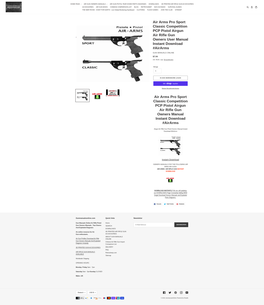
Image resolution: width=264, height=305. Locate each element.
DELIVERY (109, 247)
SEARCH (108, 226)
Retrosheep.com (111, 253)
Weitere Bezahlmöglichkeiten (170, 88)
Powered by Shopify (182, 298)
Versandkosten (168, 59)
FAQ (107, 250)
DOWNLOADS (110, 228)
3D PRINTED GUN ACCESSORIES (88, 247)
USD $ (91, 292)
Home (107, 223)
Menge (155, 67)
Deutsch (80, 292)
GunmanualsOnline (171, 298)
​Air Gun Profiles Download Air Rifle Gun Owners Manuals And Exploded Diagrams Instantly (88, 241)
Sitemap (108, 255)
